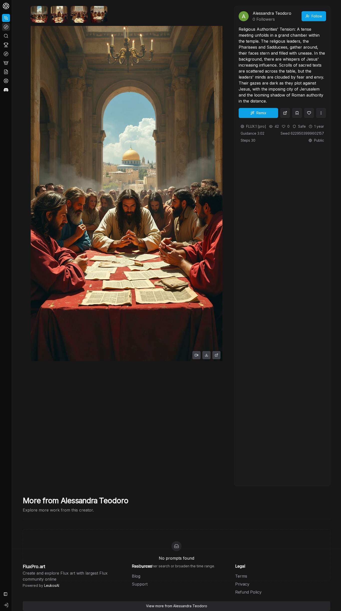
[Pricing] (6, 63)
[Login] (6, 605)
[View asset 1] (39, 14)
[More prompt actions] (321, 113)
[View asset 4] (99, 14)
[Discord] (6, 90)
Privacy (242, 584)
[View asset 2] (59, 14)
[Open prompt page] (285, 113)
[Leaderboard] (6, 45)
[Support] (6, 81)
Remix (261, 113)
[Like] (309, 113)
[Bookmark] (297, 113)
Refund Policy (248, 592)
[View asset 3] (79, 14)
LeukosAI (51, 585)
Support (140, 584)
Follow (317, 16)
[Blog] (6, 72)
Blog (136, 576)
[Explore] (6, 27)
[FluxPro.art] (6, 6)
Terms (241, 576)
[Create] (6, 18)
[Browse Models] (6, 54)
